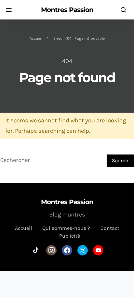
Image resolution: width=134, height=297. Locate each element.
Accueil (36, 38)
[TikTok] (36, 250)
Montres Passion (67, 9)
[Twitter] (82, 250)
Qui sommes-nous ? (66, 228)
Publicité (69, 236)
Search (120, 160)
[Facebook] (67, 250)
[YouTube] (98, 250)
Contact (109, 228)
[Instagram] (51, 250)
